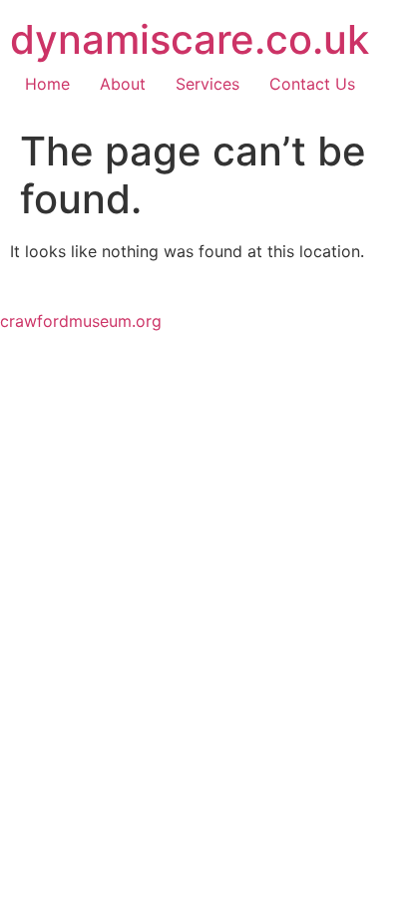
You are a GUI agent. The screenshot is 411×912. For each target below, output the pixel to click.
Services (207, 84)
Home (47, 84)
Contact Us (312, 84)
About (123, 84)
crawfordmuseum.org (81, 321)
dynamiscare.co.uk (189, 39)
